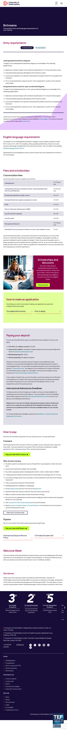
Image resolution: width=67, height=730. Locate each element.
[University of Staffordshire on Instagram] (40, 645)
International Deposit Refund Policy (26, 373)
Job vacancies (10, 702)
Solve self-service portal (13, 689)
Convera (14, 368)
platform (38, 489)
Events (7, 700)
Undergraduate (27, 48)
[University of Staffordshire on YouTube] (44, 645)
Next (64, 609)
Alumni (7, 684)
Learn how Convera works (15, 513)
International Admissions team (38, 396)
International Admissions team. (23, 352)
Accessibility (9, 707)
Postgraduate (40, 48)
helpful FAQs (14, 489)
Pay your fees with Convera (16, 454)
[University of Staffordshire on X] (36, 645)
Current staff (9, 681)
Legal (7, 705)
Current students (10, 679)
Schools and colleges (12, 686)
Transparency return (11, 710)
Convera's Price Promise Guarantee (20, 502)
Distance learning (11, 668)
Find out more (43, 285)
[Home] (12, 3)
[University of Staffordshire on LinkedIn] (49, 645)
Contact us (20, 645)
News (7, 697)
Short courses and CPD (13, 665)
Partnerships (9, 671)
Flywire (21, 368)
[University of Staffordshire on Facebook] (31, 645)
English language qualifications (13, 148)
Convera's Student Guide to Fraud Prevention (24, 505)
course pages (43, 119)
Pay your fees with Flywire (15, 528)
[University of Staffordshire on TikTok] (31, 647)
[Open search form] (61, 3)
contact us (26, 121)
